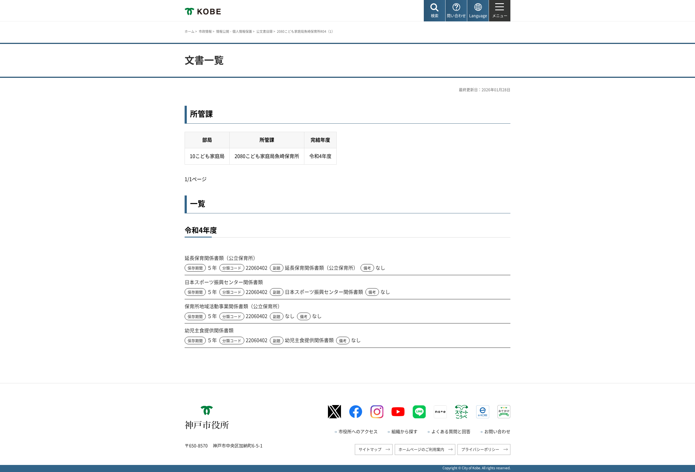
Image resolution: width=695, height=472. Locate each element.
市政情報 (205, 31)
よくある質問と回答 (450, 431)
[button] (434, 10)
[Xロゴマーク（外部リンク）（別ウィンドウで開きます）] (334, 411)
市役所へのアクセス (358, 431)
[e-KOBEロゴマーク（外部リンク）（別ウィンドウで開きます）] (482, 411)
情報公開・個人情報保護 (234, 31)
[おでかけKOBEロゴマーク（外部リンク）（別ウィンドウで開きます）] (503, 411)
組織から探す (404, 431)
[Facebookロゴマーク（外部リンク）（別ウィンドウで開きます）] (355, 411)
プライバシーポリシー (480, 449)
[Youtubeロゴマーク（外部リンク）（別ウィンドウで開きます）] (398, 411)
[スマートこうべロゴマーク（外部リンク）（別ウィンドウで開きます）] (461, 412)
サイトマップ (370, 449)
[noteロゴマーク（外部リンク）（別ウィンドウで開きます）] (440, 411)
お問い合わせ (497, 431)
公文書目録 (264, 31)
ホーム (189, 31)
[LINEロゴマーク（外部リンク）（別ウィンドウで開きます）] (419, 411)
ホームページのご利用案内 (421, 449)
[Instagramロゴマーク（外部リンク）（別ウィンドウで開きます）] (376, 411)
